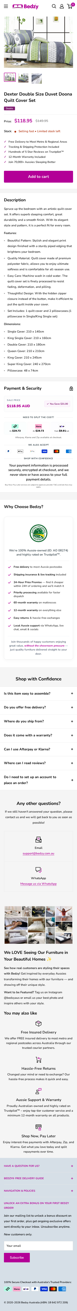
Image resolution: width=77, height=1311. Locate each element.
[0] (69, 6)
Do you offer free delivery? (25, 707)
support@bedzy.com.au (38, 853)
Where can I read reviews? (25, 763)
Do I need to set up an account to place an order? (30, 780)
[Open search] (54, 6)
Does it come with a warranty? (28, 735)
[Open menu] (6, 6)
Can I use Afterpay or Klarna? (27, 749)
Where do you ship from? (24, 721)
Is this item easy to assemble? (27, 693)
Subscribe (17, 1257)
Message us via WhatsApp (38, 884)
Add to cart (38, 176)
